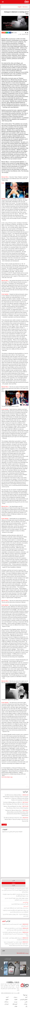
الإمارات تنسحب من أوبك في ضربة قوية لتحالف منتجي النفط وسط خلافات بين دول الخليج (16, 929)
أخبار (26, 997)
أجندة (7, 997)
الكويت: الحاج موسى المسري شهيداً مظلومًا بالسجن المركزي (15, 925)
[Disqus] (15, 855)
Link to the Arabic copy (7, 777)
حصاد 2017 (15, 963)
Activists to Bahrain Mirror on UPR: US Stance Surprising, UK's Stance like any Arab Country (15, 803)
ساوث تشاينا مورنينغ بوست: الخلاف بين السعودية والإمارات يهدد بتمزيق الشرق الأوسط (15, 895)
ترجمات (13, 883)
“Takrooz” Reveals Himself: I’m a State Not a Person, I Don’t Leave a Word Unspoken (16, 807)
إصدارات (8, 959)
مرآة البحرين (27, 2)
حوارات (25, 1004)
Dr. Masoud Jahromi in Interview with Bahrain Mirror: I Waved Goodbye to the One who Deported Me (16, 819)
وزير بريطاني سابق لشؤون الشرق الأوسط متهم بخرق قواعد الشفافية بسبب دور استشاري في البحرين (15, 911)
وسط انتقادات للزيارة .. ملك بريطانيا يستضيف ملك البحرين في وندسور (15, 915)
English (19, 6)
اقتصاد (13, 885)
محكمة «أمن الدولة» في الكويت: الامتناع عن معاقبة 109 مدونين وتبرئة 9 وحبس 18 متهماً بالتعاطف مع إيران (15, 933)
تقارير (13, 880)
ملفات (15, 1006)
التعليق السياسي (23, 999)
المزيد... (4, 824)
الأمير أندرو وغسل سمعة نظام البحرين (19, 903)
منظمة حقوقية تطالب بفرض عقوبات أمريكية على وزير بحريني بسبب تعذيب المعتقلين (16, 899)
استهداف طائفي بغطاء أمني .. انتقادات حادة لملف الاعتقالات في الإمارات (15, 938)
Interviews (25, 6)
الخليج (4, 921)
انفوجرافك (14, 1004)
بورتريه (15, 1001)
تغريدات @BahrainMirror (22, 953)
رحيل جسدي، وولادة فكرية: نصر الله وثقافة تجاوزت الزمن (16, 907)
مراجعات (6, 1001)
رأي (26, 1006)
